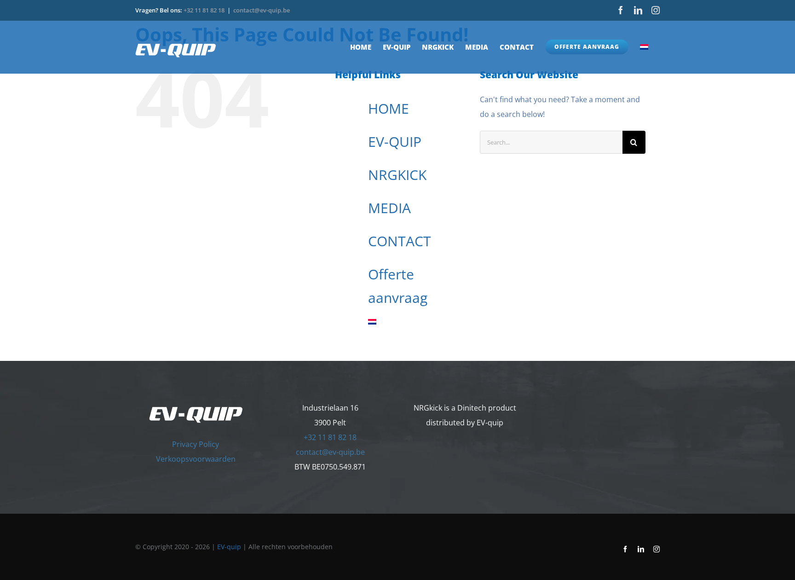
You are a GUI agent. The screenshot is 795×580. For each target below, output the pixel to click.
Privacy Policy (195, 444)
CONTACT (399, 241)
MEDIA (389, 207)
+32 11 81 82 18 (204, 10)
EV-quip (229, 546)
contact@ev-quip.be (261, 10)
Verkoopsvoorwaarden (196, 459)
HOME (388, 108)
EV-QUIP (394, 141)
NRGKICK (397, 174)
